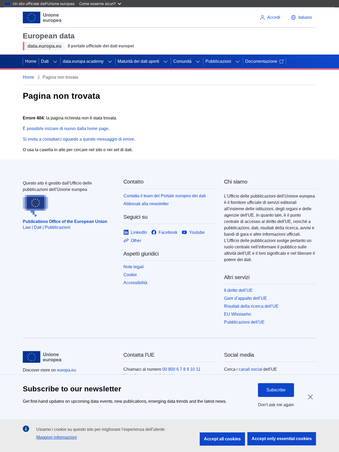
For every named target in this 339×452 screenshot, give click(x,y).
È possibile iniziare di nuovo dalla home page (65, 128)
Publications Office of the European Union (65, 221)
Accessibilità (135, 282)
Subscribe (276, 390)
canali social (250, 369)
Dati (45, 61)
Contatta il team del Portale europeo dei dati (164, 196)
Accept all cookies (222, 439)
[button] (301, 17)
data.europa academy (83, 61)
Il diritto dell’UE (238, 290)
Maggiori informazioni (56, 437)
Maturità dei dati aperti (138, 61)
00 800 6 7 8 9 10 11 (181, 369)
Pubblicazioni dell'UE (244, 322)
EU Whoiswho (237, 314)
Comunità (182, 61)
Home (31, 61)
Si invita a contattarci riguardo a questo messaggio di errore (78, 139)
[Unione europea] (42, 17)
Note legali (133, 267)
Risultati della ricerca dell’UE (251, 306)
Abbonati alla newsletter (146, 204)
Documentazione (261, 61)
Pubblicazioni (218, 61)
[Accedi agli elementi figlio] (55, 61)
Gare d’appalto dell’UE (245, 298)
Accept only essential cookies (282, 438)
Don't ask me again (276, 404)
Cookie (130, 274)
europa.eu (66, 370)
